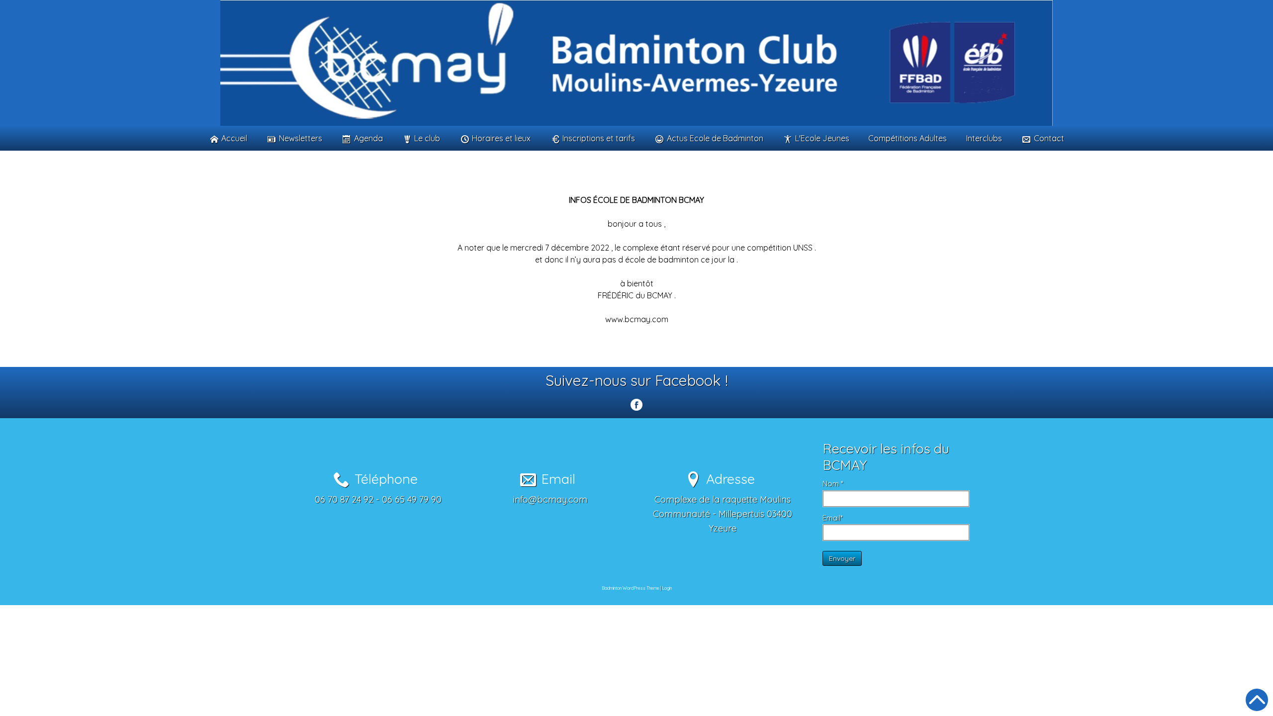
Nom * (832, 483)
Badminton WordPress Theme (630, 588)
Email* (832, 518)
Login (667, 588)
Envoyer (842, 558)
